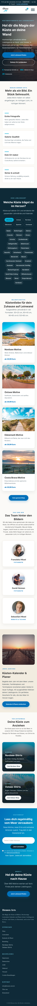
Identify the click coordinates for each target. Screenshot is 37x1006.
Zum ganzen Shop (18, 498)
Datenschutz (6, 961)
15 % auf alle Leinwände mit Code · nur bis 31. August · (18, 3)
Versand (4, 972)
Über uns (5, 989)
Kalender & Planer (7, 938)
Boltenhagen (18, 231)
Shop (3, 931)
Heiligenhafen (12, 244)
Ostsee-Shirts (7, 947)
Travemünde (29, 252)
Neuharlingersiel (13, 269)
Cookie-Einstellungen (8, 975)
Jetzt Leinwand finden (18, 55)
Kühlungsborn (12, 248)
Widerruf (4, 968)
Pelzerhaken (25, 248)
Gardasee (18, 282)
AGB (3, 965)
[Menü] (33, 10)
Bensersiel (14, 256)
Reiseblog (5, 941)
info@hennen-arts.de (8, 986)
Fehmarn (19, 235)
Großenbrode (23, 239)
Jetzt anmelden (18, 847)
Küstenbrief (5, 993)
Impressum (5, 958)
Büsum (23, 256)
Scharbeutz (17, 252)
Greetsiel (28, 261)
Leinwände (5, 934)
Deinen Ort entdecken (18, 62)
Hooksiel (10, 265)
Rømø (16, 278)
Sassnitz (7, 252)
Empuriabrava (26, 278)
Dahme (28, 231)
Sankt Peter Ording (12, 274)
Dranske (10, 235)
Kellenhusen (25, 244)
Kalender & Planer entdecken (16, 704)
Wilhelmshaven (26, 274)
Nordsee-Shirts (7, 945)
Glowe (28, 235)
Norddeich (25, 269)
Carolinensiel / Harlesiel (13, 261)
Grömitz (12, 239)
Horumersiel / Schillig (23, 265)
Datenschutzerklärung (13, 852)
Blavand (8, 278)
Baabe (9, 231)
